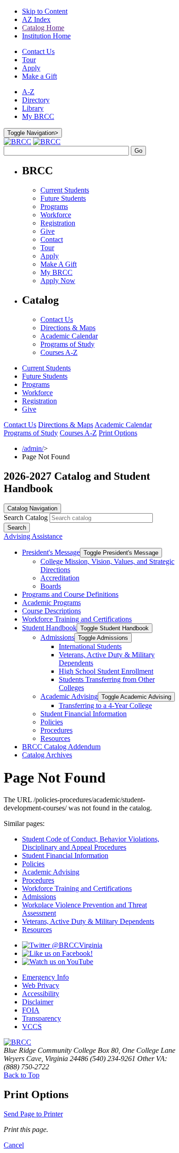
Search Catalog (26, 517)
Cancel (14, 1145)
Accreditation (59, 578)
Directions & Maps (67, 328)
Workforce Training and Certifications (77, 619)
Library (33, 108)
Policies (51, 722)
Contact (51, 239)
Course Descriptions (51, 611)
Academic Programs (51, 602)
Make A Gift (58, 264)
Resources (55, 738)
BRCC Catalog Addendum (61, 747)
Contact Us (38, 51)
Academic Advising (69, 696)
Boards (50, 586)
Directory (36, 100)
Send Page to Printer (33, 1114)
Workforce (55, 215)
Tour (29, 60)
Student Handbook (49, 628)
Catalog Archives (47, 755)
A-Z (28, 92)
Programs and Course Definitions (70, 594)
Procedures (56, 730)
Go (138, 150)
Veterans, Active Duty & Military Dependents (88, 921)
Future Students (63, 198)
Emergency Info (45, 977)
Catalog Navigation (32, 508)
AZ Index (36, 19)
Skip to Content (44, 11)
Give (47, 231)
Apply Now (57, 280)
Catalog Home (43, 28)
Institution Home (46, 36)
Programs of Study (67, 344)
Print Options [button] (118, 433)
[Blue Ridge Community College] (17, 1042)
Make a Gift (39, 76)
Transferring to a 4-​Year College (105, 705)
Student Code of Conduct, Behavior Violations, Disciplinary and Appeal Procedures (90, 843)
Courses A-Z (59, 352)
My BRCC (38, 116)
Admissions (57, 637)
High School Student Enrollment (106, 671)
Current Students (64, 190)
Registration (57, 223)
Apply (31, 68)
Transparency (41, 1018)
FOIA (30, 1010)
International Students (90, 646)
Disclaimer (37, 1002)
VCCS (32, 1026)
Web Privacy (40, 985)
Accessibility (40, 993)
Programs (54, 206)
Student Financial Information (83, 714)
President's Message (51, 552)
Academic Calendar (69, 336)
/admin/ (33, 448)
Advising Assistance (33, 536)
